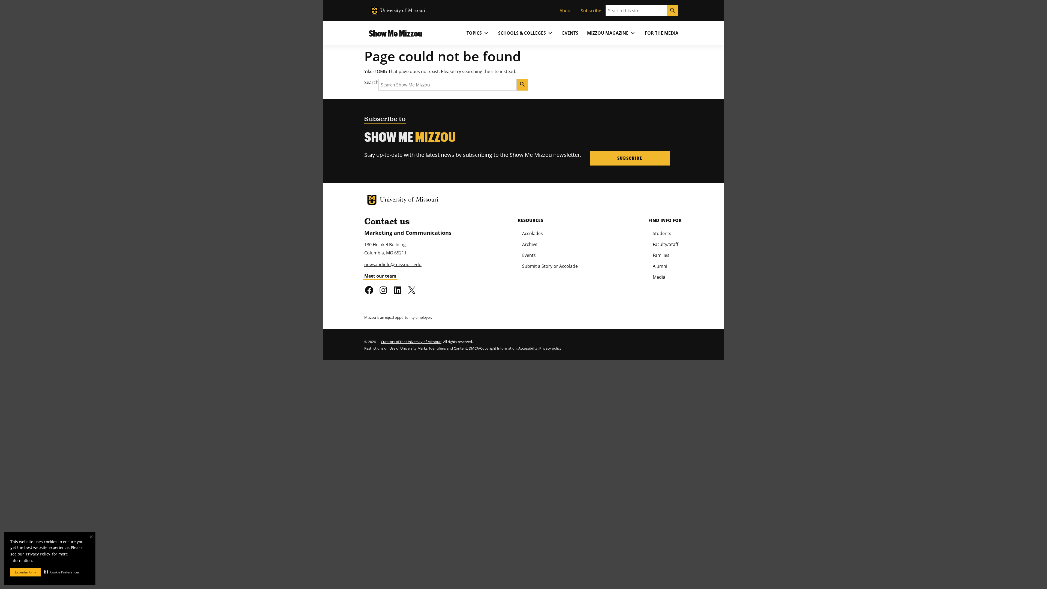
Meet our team (380, 276)
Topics (478, 33)
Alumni (660, 266)
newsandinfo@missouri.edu (393, 265)
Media (659, 277)
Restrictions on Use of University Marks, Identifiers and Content (415, 348)
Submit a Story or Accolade (550, 266)
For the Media (661, 33)
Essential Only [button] (25, 572)
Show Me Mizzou (395, 33)
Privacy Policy (38, 554)
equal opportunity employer (408, 317)
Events (570, 33)
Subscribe (591, 11)
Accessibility (528, 348)
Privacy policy (550, 348)
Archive (529, 244)
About (565, 11)
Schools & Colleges (525, 33)
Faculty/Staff (665, 244)
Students (662, 233)
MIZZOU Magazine (611, 33)
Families (661, 255)
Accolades (532, 233)
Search (371, 82)
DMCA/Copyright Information (493, 348)
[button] (62, 572)
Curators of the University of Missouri (411, 341)
